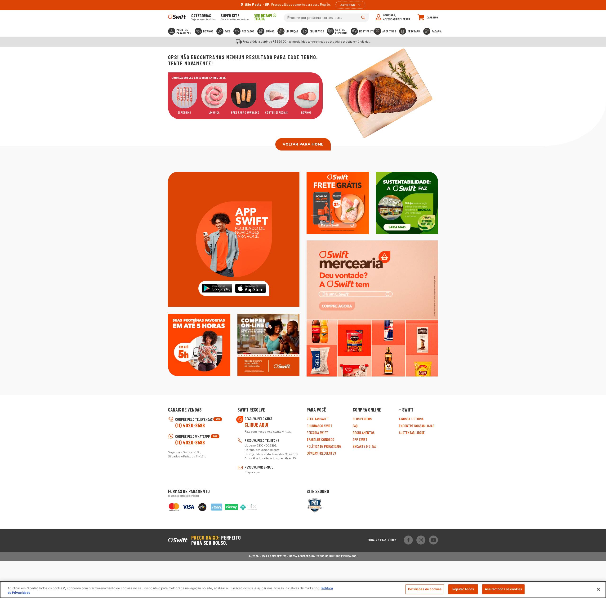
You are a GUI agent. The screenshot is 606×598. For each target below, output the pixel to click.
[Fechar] (598, 589)
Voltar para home (303, 144)
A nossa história (411, 418)
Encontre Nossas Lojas (416, 425)
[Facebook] (408, 540)
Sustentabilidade (412, 432)
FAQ (355, 425)
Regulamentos (363, 432)
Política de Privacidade (324, 446)
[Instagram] (420, 540)
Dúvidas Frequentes (321, 453)
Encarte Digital (364, 446)
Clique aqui (256, 424)
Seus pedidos (362, 418)
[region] (303, 589)
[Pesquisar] (363, 17)
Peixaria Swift (317, 432)
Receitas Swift (318, 418)
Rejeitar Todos (463, 589)
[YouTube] (433, 540)
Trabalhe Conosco (320, 439)
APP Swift (360, 439)
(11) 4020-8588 (190, 425)
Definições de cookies (424, 589)
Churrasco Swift (319, 425)
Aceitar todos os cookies (503, 589)
